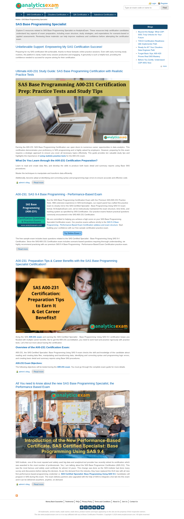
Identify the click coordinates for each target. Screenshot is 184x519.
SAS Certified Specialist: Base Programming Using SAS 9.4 (88, 474)
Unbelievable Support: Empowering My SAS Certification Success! (59, 46)
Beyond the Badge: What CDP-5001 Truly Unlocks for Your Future (151, 35)
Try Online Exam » (72, 233)
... (19, 14)
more (165, 66)
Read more (39, 182)
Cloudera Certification (57, 14)
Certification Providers (95, 515)
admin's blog (24, 182)
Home (18, 19)
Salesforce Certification (104, 14)
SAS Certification (34, 14)
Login (153, 3)
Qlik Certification (80, 14)
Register (164, 3)
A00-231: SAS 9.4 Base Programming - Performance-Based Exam (59, 194)
